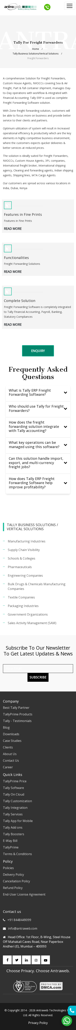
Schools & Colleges (21, 558)
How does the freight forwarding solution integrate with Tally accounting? (34, 426)
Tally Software (13, 788)
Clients (8, 747)
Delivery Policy (13, 874)
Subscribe (38, 677)
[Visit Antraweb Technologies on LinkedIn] (26, 959)
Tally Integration (15, 807)
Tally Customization (17, 801)
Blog (6, 727)
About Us (10, 754)
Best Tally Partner (16, 707)
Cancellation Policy (16, 881)
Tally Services (13, 814)
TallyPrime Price (15, 781)
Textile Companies (21, 597)
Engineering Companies (25, 575)
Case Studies (12, 741)
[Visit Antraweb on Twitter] (16, 959)
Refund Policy (13, 888)
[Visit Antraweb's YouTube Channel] (45, 959)
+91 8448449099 (19, 920)
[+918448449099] (47, 7)
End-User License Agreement (24, 894)
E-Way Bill (10, 841)
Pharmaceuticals (20, 567)
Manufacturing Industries (26, 541)
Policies (8, 868)
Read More (13, 228)
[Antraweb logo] (20, 6)
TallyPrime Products (17, 714)
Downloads (11, 734)
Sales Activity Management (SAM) (32, 623)
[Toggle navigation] (69, 6)
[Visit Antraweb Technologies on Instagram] (36, 959)
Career (8, 767)
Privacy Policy (38, 1023)
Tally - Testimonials (17, 721)
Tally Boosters (13, 834)
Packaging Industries (23, 606)
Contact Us (11, 760)
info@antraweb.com (22, 928)
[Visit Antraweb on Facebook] (7, 959)
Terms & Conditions (17, 854)
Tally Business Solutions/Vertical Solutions (35, 53)
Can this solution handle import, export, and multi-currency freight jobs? (36, 462)
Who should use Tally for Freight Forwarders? (36, 408)
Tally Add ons (12, 827)
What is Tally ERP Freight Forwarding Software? (30, 392)
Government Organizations (28, 614)
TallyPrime (11, 847)
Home (35, 49)
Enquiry (38, 351)
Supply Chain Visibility (24, 550)
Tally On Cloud (13, 794)
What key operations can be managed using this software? (34, 444)
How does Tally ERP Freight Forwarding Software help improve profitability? (32, 482)
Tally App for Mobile (18, 821)
